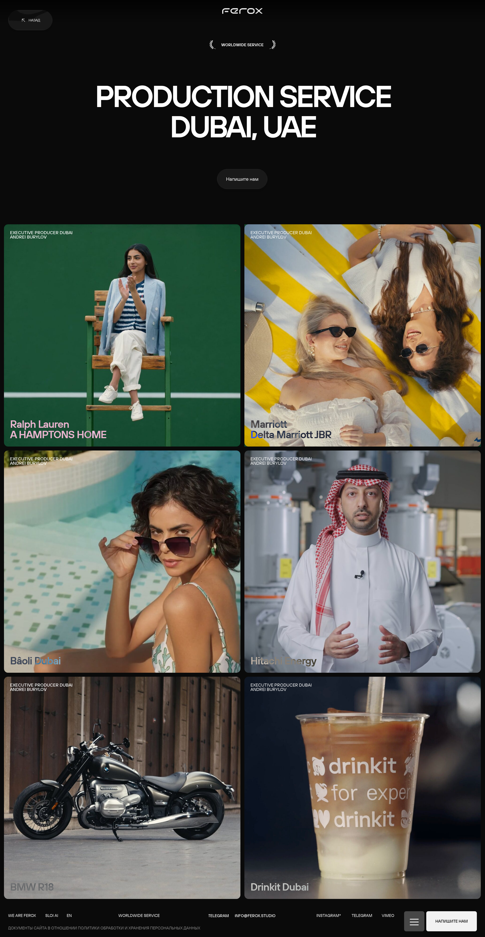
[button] (242, 179)
